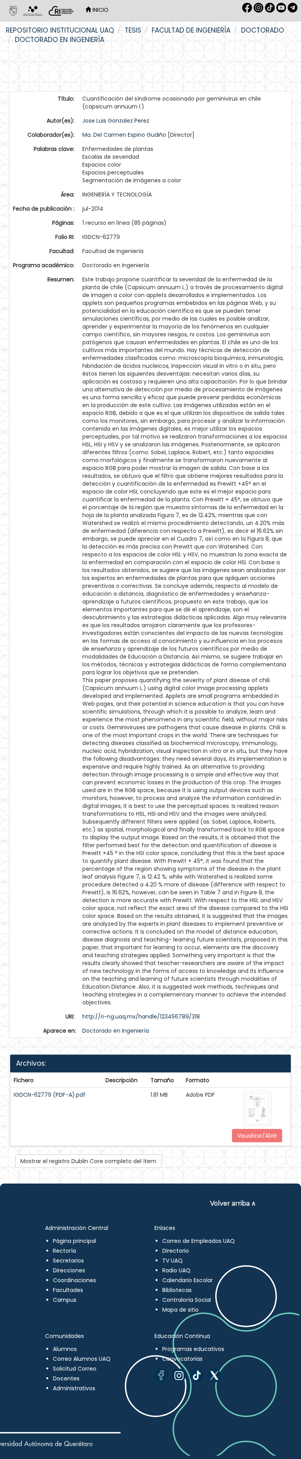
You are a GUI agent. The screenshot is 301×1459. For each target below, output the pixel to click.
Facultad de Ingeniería (191, 30)
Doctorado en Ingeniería (59, 39)
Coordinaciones (74, 1280)
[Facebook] (161, 1375)
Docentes (66, 1378)
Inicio (100, 10)
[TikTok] (196, 1375)
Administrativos (74, 1388)
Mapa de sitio (180, 1310)
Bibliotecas (177, 1290)
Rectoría (64, 1251)
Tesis (133, 30)
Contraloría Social (186, 1300)
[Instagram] (179, 1375)
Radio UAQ (176, 1270)
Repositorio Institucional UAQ (60, 30)
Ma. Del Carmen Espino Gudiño (124, 135)
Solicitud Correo (74, 1369)
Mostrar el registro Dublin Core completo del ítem (88, 1161)
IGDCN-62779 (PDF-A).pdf (49, 1095)
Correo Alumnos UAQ (82, 1359)
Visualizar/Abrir (257, 1136)
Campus (64, 1300)
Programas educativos (193, 1349)
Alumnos (65, 1349)
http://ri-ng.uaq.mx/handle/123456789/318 (141, 1016)
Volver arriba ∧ (233, 1203)
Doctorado (262, 30)
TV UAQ (172, 1260)
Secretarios (68, 1260)
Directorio (175, 1251)
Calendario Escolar (187, 1280)
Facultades (68, 1290)
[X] (214, 1375)
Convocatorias (182, 1359)
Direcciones (69, 1270)
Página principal (74, 1241)
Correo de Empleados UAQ (198, 1241)
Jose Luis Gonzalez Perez (115, 121)
